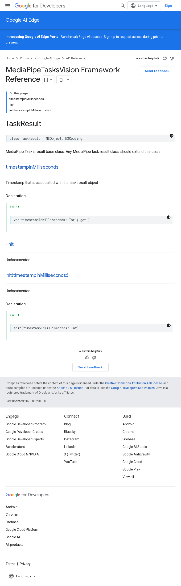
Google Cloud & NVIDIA (22, 454)
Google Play (131, 469)
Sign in (170, 6)
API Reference (75, 58)
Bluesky (70, 432)
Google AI (13, 537)
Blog (67, 424)
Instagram (71, 439)
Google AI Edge (23, 20)
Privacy (25, 564)
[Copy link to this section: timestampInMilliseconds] (63, 167)
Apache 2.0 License (70, 388)
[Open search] (123, 5)
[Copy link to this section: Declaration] (30, 196)
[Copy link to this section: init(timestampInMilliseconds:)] (73, 276)
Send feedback (157, 71)
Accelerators (15, 447)
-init (10, 244)
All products (14, 544)
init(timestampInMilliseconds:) (37, 275)
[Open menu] (7, 5)
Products (26, 58)
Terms (10, 564)
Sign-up (109, 37)
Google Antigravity (136, 454)
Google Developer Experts (25, 439)
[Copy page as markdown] (61, 80)
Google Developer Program (26, 424)
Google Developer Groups (24, 432)
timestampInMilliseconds (32, 167)
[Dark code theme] (171, 136)
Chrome (129, 432)
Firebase (129, 439)
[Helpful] (164, 58)
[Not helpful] (171, 58)
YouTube (71, 462)
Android (128, 424)
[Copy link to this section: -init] (18, 244)
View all (128, 477)
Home (10, 58)
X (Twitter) (72, 454)
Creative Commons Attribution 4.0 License (133, 383)
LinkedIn (70, 447)
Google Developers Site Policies (133, 388)
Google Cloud (132, 462)
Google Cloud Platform (22, 529)
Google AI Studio (135, 447)
